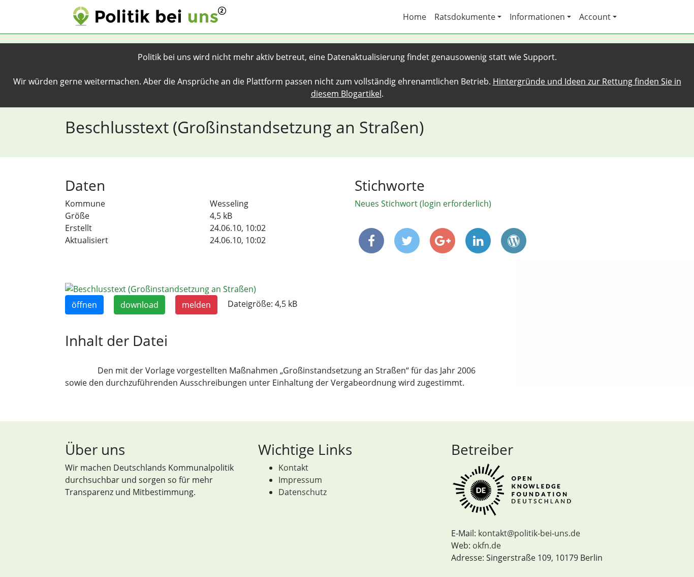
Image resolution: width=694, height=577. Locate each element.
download (139, 304)
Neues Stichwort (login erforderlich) (423, 203)
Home (414, 16)
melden (196, 304)
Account (595, 16)
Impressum (300, 479)
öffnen (84, 304)
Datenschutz (302, 492)
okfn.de (486, 545)
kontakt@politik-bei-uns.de (529, 533)
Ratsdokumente (464, 16)
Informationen (537, 16)
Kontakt (293, 467)
